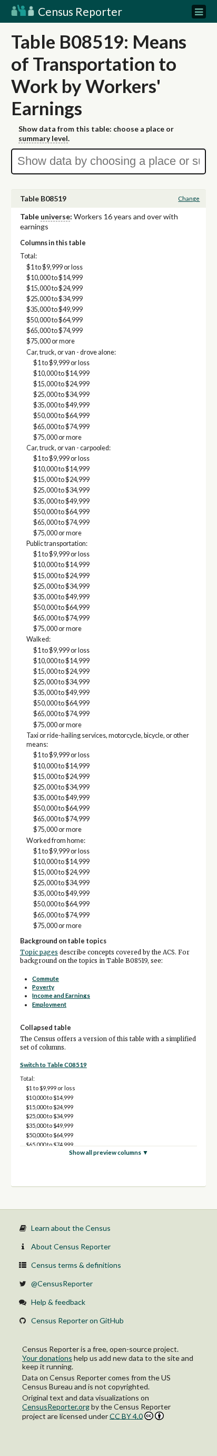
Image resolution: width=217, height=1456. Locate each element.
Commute (45, 978)
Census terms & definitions (76, 1264)
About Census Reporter (71, 1246)
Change (189, 198)
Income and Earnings (61, 995)
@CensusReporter (62, 1283)
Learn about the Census (71, 1227)
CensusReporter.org (56, 1406)
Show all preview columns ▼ (109, 1152)
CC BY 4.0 (126, 1416)
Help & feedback (58, 1301)
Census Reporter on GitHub (77, 1320)
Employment (49, 1004)
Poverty (43, 987)
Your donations (47, 1357)
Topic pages (39, 952)
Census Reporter (79, 11)
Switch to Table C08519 (53, 1064)
